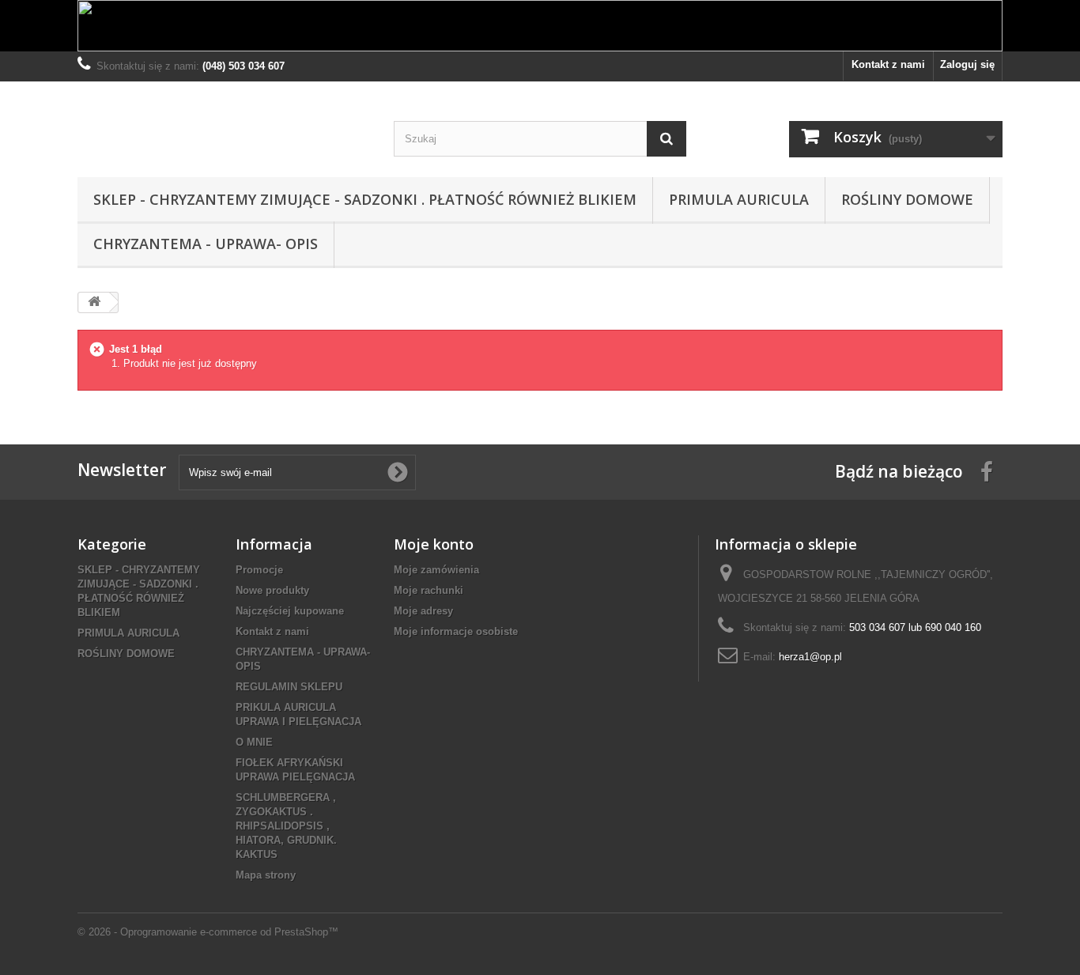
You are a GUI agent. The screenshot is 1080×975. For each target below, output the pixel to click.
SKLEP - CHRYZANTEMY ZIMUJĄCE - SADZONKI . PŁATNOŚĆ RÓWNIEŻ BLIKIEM (364, 199)
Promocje (259, 570)
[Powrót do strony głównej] (94, 302)
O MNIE (254, 742)
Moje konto (434, 544)
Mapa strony (266, 875)
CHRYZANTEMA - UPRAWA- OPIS (205, 243)
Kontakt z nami (888, 64)
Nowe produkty (272, 590)
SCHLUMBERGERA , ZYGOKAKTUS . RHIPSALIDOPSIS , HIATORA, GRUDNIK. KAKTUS (286, 826)
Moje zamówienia (436, 570)
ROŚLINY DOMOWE (907, 199)
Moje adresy (423, 611)
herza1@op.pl (810, 657)
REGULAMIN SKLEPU (289, 687)
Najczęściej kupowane (290, 611)
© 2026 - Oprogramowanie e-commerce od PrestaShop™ (207, 932)
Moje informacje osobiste (456, 631)
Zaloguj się (967, 64)
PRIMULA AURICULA (739, 199)
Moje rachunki (428, 590)
